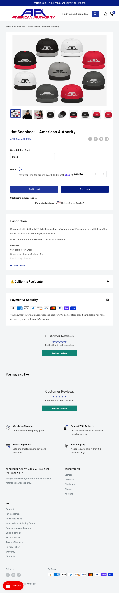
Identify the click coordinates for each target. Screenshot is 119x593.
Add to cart (34, 189)
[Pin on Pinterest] (96, 138)
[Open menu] (7, 14)
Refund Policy (13, 537)
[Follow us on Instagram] (13, 575)
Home (8, 26)
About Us (10, 556)
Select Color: (20, 150)
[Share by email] (107, 138)
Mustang (69, 493)
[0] (111, 14)
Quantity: (78, 173)
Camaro (68, 474)
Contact (10, 509)
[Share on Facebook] (90, 138)
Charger (69, 489)
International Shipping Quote (20, 523)
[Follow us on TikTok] (19, 575)
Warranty (10, 551)
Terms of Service (14, 542)
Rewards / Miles (14, 518)
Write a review (59, 353)
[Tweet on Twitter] (101, 138)
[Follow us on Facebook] (8, 575)
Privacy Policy (13, 546)
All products (19, 26)
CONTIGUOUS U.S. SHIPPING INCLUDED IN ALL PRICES (59, 3)
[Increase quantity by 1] (103, 174)
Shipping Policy (13, 532)
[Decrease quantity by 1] (88, 174)
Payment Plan (13, 513)
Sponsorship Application (18, 528)
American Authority (20, 139)
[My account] (105, 13)
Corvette (69, 479)
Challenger (70, 484)
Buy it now (85, 189)
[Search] (95, 14)
